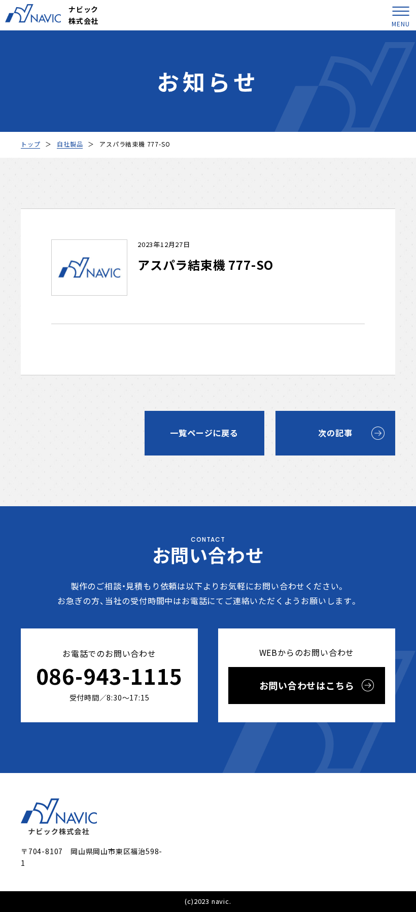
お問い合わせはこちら (307, 685)
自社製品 (70, 143)
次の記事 (335, 433)
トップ (30, 143)
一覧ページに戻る (204, 433)
